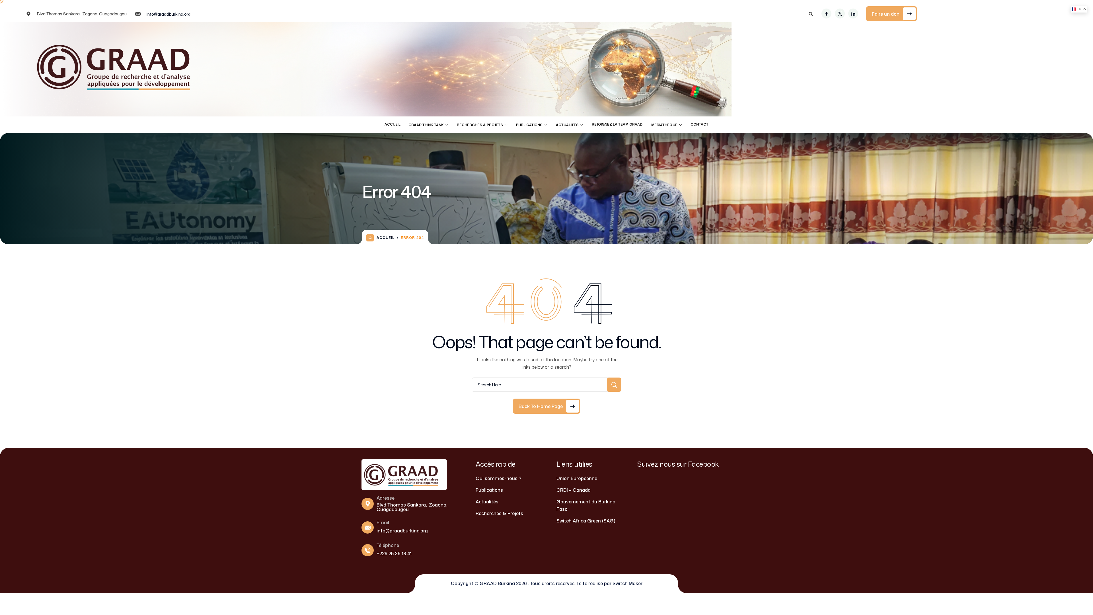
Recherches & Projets (480, 124)
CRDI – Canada (573, 490)
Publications (529, 124)
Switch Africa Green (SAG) (585, 521)
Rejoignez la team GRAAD (617, 124)
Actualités (567, 124)
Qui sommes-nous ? (498, 478)
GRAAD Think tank (426, 124)
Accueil (392, 124)
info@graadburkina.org (168, 14)
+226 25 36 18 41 (394, 553)
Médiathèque (664, 124)
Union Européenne (576, 478)
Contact (699, 124)
